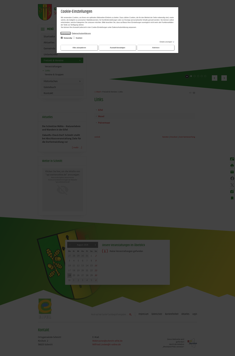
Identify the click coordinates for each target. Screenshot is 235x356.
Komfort (78, 38)
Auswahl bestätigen (117, 48)
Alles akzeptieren (79, 48)
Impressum (65, 33)
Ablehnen (155, 48)
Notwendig (67, 38)
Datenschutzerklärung (81, 33)
